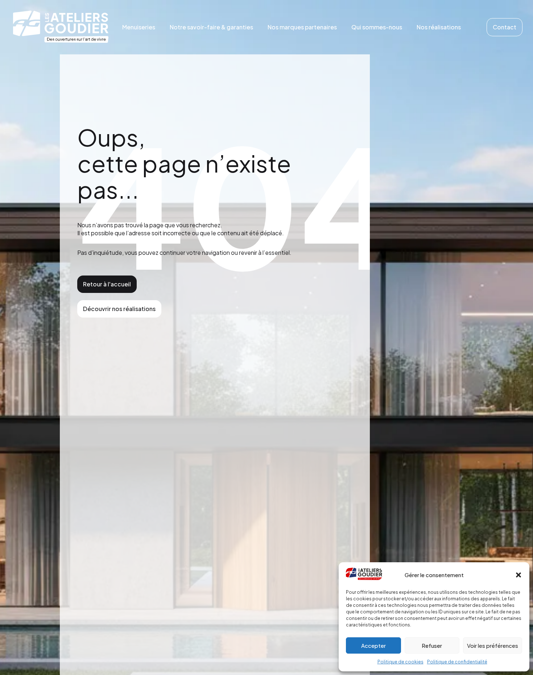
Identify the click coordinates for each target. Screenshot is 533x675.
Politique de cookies (400, 661)
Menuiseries (138, 27)
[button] (518, 575)
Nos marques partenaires (302, 27)
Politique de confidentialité (457, 661)
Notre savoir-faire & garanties (211, 27)
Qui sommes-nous (376, 27)
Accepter (373, 645)
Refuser (432, 645)
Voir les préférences (492, 645)
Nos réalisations (439, 27)
